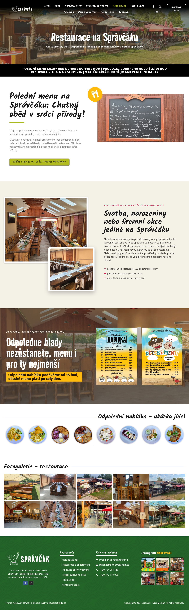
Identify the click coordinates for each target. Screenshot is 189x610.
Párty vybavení (87, 12)
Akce (57, 6)
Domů (47, 6)
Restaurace (119, 6)
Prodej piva (107, 12)
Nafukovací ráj (73, 6)
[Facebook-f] (25, 583)
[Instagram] (160, 6)
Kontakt (123, 12)
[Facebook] (153, 6)
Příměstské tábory (97, 6)
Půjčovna (69, 12)
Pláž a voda (137, 6)
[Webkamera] (157, 12)
